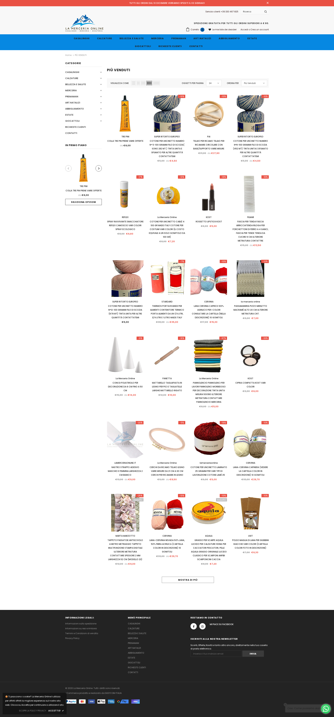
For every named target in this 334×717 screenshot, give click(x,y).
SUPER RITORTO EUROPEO (167, 136)
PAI (208, 136)
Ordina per (233, 83)
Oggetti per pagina (193, 83)
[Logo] (84, 23)
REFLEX (125, 217)
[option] (83, 179)
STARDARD (167, 301)
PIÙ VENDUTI (81, 55)
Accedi (245, 29)
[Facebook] (193, 626)
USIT (250, 535)
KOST (209, 217)
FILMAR (250, 217)
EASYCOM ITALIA (113, 693)
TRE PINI (84, 186)
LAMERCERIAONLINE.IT (125, 462)
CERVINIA (208, 301)
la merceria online (250, 301)
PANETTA (167, 378)
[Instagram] (202, 626)
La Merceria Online (167, 217)
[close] (267, 3)
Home (68, 55)
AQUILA (208, 535)
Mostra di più (187, 580)
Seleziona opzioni (83, 202)
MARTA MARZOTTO (125, 535)
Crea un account (259, 29)
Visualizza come (119, 83)
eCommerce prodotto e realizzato (83, 693)
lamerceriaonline (209, 462)
